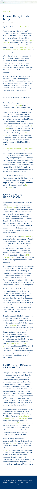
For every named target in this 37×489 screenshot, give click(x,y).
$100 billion (11, 207)
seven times (12, 443)
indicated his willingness (15, 423)
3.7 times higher (16, 105)
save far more (26, 237)
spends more (12, 325)
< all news (6, 11)
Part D (10, 187)
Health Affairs (24, 27)
